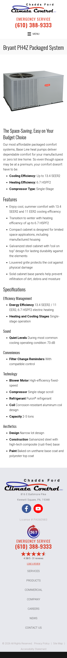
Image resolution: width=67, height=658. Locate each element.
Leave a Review (33, 563)
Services (33, 571)
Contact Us (33, 627)
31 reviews (37, 558)
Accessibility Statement (33, 649)
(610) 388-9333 (33, 25)
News (33, 618)
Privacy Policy (42, 643)
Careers (33, 608)
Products (33, 580)
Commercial (33, 589)
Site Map (58, 643)
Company (33, 599)
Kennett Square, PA (29, 499)
